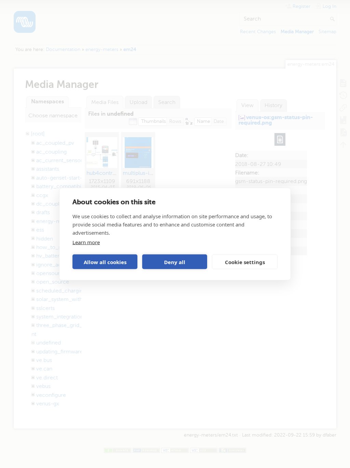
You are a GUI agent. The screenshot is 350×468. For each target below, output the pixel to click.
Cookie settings (245, 261)
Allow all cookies (105, 261)
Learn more (86, 242)
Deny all (174, 261)
